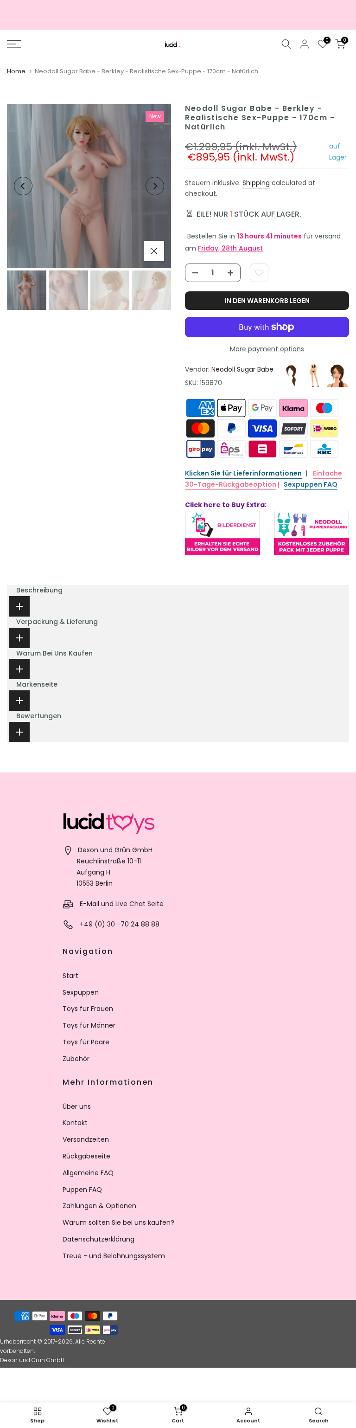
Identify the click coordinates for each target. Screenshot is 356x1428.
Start (70, 975)
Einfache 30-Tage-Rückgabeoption (263, 479)
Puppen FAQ (82, 1189)
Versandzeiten (86, 1139)
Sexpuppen (81, 992)
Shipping (256, 182)
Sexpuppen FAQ (310, 484)
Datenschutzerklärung (98, 1239)
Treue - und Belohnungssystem (114, 1256)
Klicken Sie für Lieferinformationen (243, 473)
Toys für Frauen (88, 1008)
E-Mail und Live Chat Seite (122, 903)
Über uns (77, 1106)
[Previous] (23, 186)
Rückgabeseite (86, 1156)
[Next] (155, 186)
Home (16, 71)
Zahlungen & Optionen (99, 1205)
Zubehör (76, 1058)
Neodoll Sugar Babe (242, 369)
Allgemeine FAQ (88, 1172)
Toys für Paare (86, 1042)
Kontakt (75, 1122)
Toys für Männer (89, 1025)
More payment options (267, 349)
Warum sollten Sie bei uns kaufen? (118, 1222)
